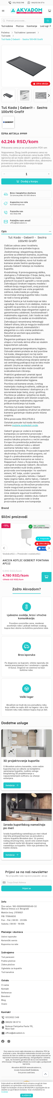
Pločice (20, 26)
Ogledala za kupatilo (11, 968)
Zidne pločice (8, 964)
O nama (5, 985)
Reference (6, 992)
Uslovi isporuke (9, 936)
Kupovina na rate (9, 944)
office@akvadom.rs (18, 223)
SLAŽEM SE (26, 1095)
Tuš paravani (7, 957)
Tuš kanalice (7, 972)
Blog (3, 1000)
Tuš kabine (7, 26)
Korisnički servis (9, 940)
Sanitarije (32, 26)
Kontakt (5, 989)
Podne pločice (8, 961)
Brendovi (5, 996)
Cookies (4, 1092)
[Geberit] (26, 122)
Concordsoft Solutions (29, 1070)
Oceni (4, 1004)
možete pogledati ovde (25, 425)
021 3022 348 (15, 214)
